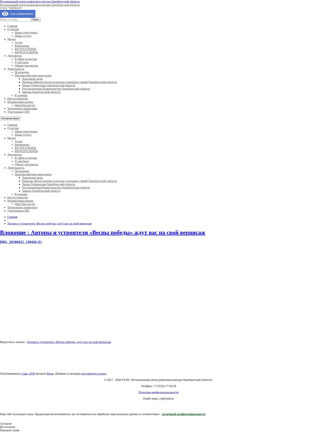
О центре (13, 29)
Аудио (19, 42)
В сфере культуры (26, 59)
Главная (12, 26)
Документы (14, 55)
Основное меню (10, 118)
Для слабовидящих (21, 13)
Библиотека (22, 45)
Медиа (11, 39)
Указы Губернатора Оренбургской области (48, 85)
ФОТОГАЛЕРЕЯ (25, 49)
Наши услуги (23, 35)
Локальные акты (32, 78)
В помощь (21, 95)
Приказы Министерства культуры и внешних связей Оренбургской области (69, 82)
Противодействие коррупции (33, 75)
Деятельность (15, 68)
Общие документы (26, 65)
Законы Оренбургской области (41, 92)
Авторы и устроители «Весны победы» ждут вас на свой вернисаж (69, 342)
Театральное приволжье (22, 108)
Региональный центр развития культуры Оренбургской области (40, 1)
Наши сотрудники (26, 32)
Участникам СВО (18, 111)
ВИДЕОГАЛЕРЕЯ (26, 52)
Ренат (50, 373)
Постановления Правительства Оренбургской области (56, 88)
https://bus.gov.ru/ (25, 105)
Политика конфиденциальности (159, 392)
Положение (22, 72)
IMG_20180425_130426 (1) (21, 242)
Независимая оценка (20, 101)
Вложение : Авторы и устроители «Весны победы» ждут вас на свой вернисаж (102, 232)
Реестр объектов (17, 98)
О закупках (22, 62)
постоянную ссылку (93, 373)
